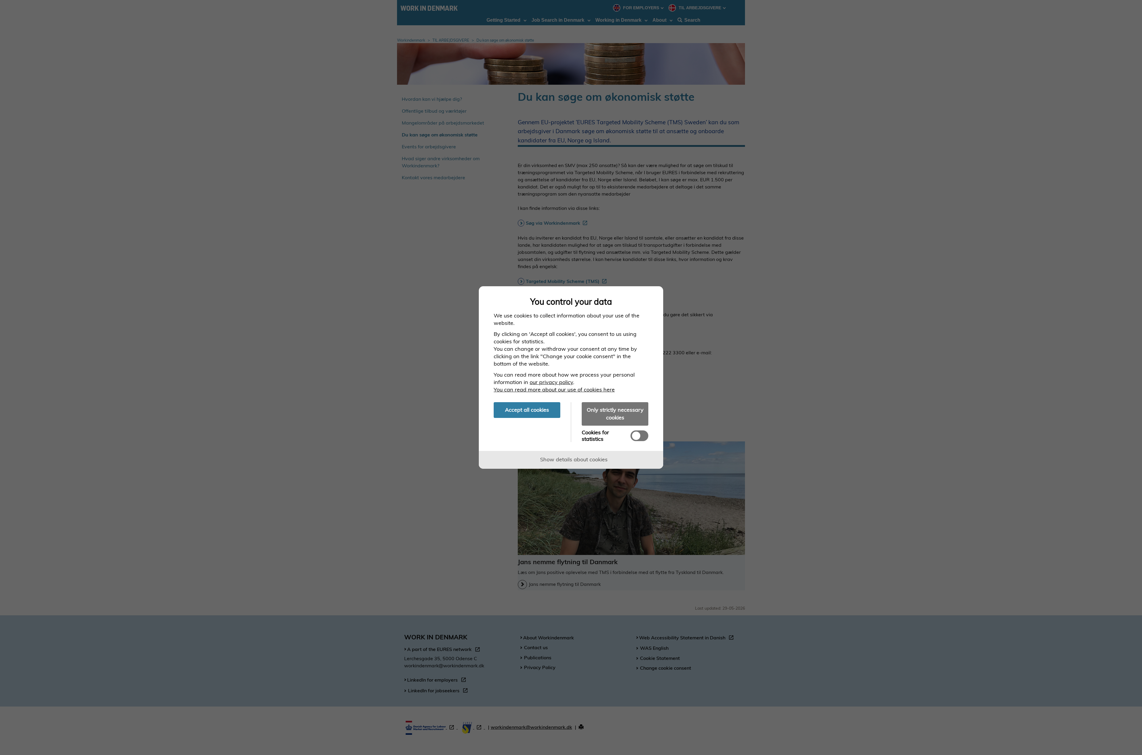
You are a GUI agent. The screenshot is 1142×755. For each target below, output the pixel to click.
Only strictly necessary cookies (615, 413)
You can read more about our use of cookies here (554, 389)
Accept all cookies (527, 409)
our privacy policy (551, 382)
